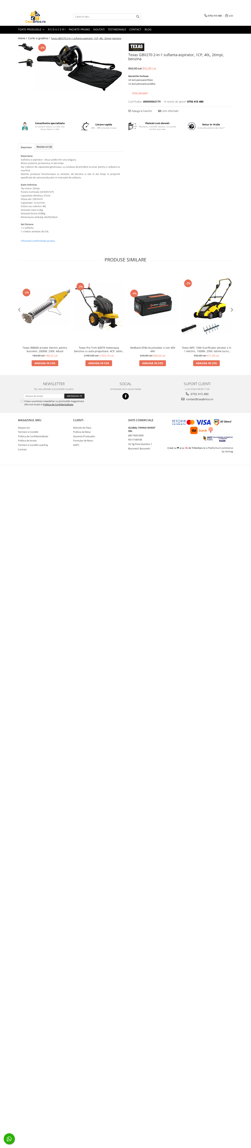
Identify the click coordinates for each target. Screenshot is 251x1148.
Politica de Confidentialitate (58, 404)
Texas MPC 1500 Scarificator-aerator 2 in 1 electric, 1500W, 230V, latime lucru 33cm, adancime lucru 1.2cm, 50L (206, 349)
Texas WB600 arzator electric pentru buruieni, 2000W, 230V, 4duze (45, 349)
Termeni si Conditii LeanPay (33, 445)
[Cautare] (138, 17)
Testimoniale (117, 29)
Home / (23, 38)
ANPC (76, 445)
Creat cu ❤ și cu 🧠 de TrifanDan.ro (186, 448)
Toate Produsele (30, 29)
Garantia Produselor (84, 436)
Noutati (99, 29)
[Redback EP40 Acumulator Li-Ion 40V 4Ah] (153, 306)
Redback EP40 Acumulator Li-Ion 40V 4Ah (152, 349)
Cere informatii (169, 111)
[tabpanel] (79, 67)
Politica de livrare (27, 440)
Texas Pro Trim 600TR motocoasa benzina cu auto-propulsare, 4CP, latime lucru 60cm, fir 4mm (99, 349)
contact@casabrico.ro (199, 399)
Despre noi (24, 427)
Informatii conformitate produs (38, 240)
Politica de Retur (82, 432)
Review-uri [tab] (44, 146)
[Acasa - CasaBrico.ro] (36, 16)
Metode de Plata (82, 427)
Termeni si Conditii (28, 432)
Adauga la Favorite (141, 111)
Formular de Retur (83, 440)
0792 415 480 (199, 394)
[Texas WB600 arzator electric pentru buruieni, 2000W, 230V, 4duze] (45, 306)
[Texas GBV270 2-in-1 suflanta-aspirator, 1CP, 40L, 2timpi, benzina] (79, 67)
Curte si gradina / (39, 38)
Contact (135, 29)
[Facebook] (125, 396)
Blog (148, 29)
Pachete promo (79, 29)
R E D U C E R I (56, 29)
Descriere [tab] (26, 147)
